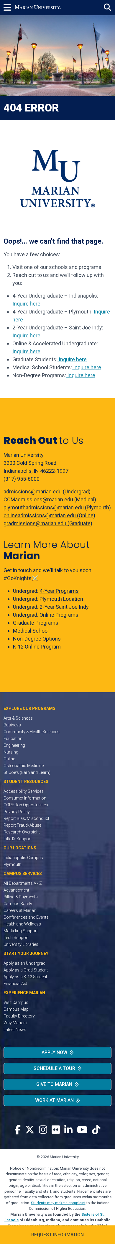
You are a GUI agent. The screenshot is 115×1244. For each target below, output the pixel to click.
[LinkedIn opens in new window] (68, 1130)
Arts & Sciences (18, 718)
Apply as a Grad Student (26, 970)
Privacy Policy (17, 811)
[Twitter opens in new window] (29, 1130)
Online (9, 758)
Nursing (11, 752)
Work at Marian (54, 1100)
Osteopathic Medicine (24, 765)
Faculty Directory (19, 1016)
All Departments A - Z (23, 883)
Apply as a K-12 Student (25, 976)
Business (12, 725)
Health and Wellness (22, 924)
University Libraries (21, 944)
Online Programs (59, 615)
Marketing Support (21, 930)
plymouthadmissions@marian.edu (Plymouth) (57, 507)
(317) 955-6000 (22, 479)
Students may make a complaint (58, 1203)
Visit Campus (16, 1002)
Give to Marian (54, 1084)
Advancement (16, 890)
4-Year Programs (59, 591)
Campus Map (16, 1009)
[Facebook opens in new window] (18, 1130)
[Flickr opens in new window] (56, 1130)
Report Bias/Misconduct (26, 818)
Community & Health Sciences (32, 731)
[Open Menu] (9, 7)
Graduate (23, 623)
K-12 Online (26, 647)
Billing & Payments (21, 897)
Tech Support (16, 937)
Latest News (15, 1029)
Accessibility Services (24, 791)
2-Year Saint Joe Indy (64, 607)
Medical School (31, 631)
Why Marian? (15, 1022)
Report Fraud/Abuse (22, 825)
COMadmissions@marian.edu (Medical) (50, 499)
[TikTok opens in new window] (96, 1130)
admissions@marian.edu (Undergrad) (47, 491)
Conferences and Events (26, 917)
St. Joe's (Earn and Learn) (27, 772)
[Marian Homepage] (38, 7)
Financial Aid (15, 983)
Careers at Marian (20, 910)
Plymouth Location (61, 599)
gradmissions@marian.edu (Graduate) (48, 523)
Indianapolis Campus (23, 857)
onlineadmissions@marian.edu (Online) (49, 515)
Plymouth (13, 864)
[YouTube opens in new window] (82, 1130)
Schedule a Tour (54, 1068)
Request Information (57, 1235)
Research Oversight (22, 832)
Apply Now (54, 1052)
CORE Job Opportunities (26, 804)
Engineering (14, 745)
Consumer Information (25, 798)
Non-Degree (27, 639)
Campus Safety (18, 903)
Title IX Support (18, 838)
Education (13, 738)
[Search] (107, 7)
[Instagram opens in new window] (43, 1130)
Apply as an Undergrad (24, 963)
